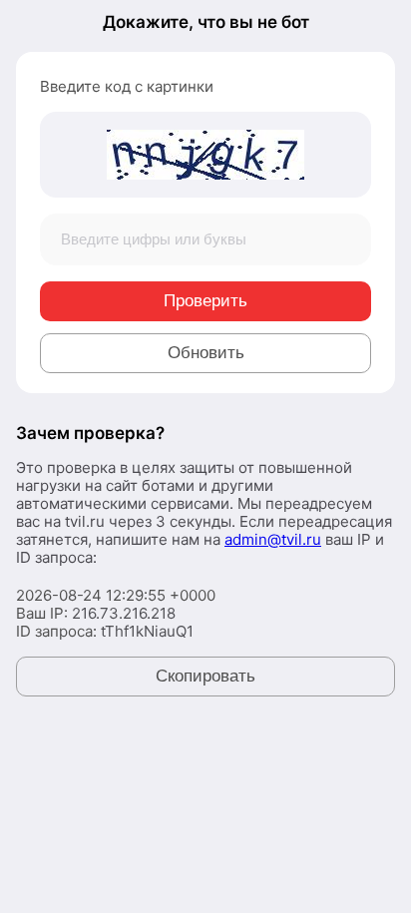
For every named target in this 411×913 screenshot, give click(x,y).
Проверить (205, 300)
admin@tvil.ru (272, 539)
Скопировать (205, 676)
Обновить (206, 352)
